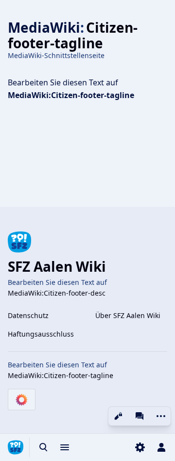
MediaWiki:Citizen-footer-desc (56, 293)
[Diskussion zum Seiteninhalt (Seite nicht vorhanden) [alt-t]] (139, 416)
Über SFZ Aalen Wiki (127, 315)
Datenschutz (28, 315)
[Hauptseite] (15, 447)
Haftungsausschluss (41, 334)
